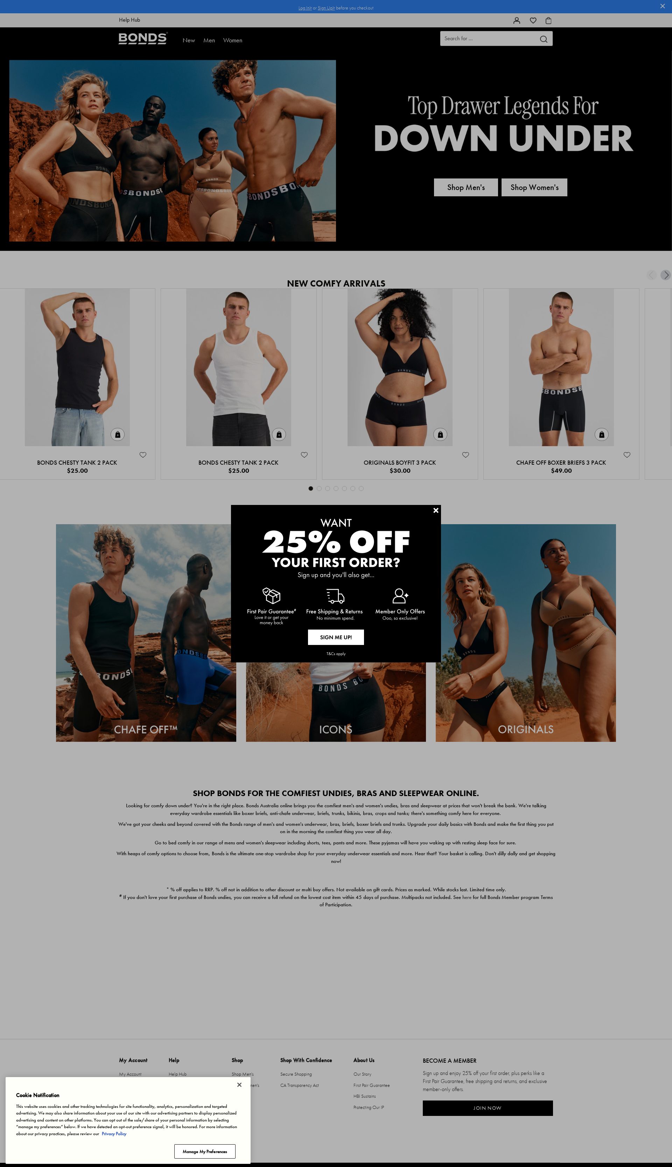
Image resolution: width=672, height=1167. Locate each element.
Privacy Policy (114, 1134)
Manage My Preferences (205, 1151)
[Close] (239, 1084)
